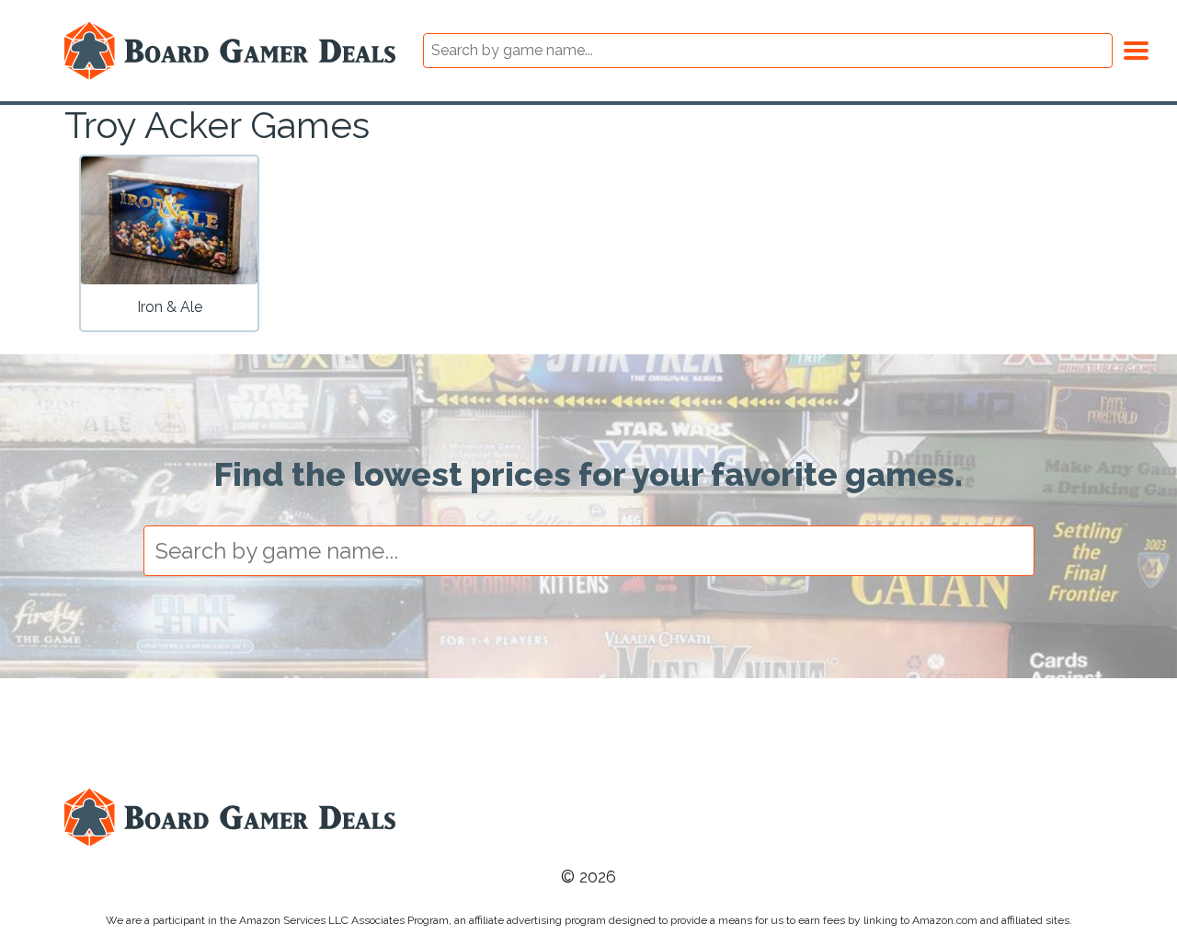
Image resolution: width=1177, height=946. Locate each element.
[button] (1136, 48)
